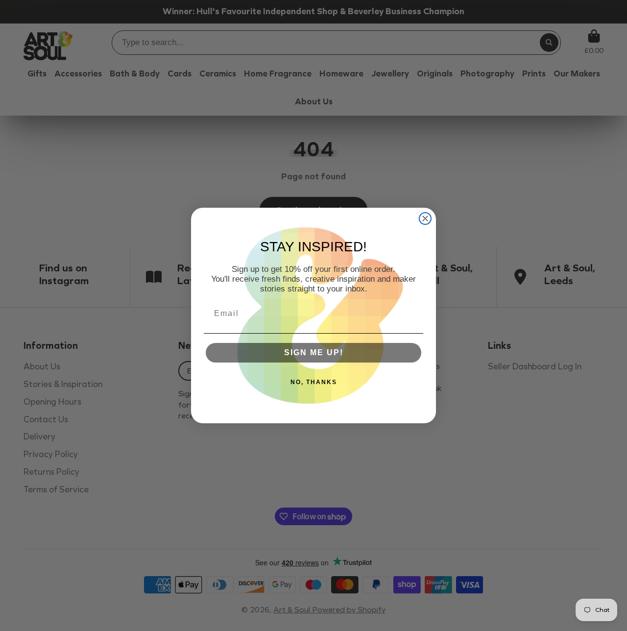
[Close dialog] (425, 218)
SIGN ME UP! (313, 352)
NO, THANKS (313, 382)
